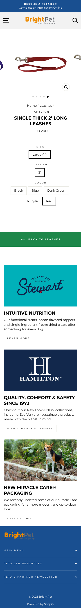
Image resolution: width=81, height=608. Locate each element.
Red (49, 201)
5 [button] (48, 97)
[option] (40, 6)
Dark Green (56, 190)
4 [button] (44, 97)
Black (18, 190)
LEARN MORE (18, 338)
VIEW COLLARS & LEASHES (30, 428)
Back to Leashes (44, 239)
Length (40, 164)
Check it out (19, 518)
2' (39, 172)
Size (40, 146)
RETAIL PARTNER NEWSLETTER (31, 576)
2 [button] (37, 97)
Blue (35, 190)
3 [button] (41, 97)
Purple (32, 201)
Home (32, 105)
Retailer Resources (23, 563)
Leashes (46, 105)
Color (40, 182)
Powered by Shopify (40, 604)
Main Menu (14, 550)
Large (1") (39, 154)
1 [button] (33, 97)
